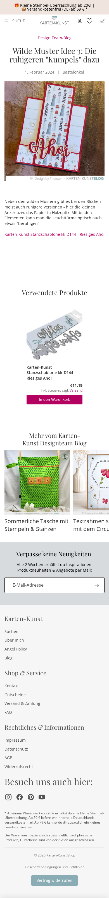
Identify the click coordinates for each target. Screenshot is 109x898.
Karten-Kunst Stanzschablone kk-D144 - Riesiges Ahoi (54, 234)
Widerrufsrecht (18, 766)
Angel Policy (15, 649)
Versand (76, 390)
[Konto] (80, 21)
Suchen (11, 631)
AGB (8, 757)
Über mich (14, 640)
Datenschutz (16, 749)
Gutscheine (15, 694)
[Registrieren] (96, 585)
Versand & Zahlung (22, 703)
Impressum (15, 740)
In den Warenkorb (54, 399)
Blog (8, 658)
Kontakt (11, 685)
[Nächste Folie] (98, 491)
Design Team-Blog (55, 37)
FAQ (8, 712)
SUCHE (18, 20)
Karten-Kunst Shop (60, 855)
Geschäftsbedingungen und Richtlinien (54, 867)
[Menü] (6, 20)
